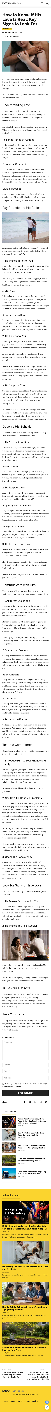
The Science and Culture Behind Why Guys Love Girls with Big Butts (12, 1374)
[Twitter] (30, 1102)
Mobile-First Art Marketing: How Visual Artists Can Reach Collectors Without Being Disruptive (32, 1121)
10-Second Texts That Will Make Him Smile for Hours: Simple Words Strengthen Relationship (38, 1375)
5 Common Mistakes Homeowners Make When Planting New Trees (31, 1159)
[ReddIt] (40, 1102)
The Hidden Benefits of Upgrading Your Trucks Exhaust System (32, 1172)
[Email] (46, 1102)
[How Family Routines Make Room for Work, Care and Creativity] (9, 1135)
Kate (6, 36)
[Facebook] (24, 1102)
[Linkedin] (35, 1102)
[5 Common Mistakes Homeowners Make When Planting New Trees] (9, 1160)
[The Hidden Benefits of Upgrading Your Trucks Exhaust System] (9, 1173)
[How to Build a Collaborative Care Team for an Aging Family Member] (9, 1147)
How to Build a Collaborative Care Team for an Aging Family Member (31, 1147)
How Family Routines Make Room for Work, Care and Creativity (32, 1134)
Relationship (7, 29)
